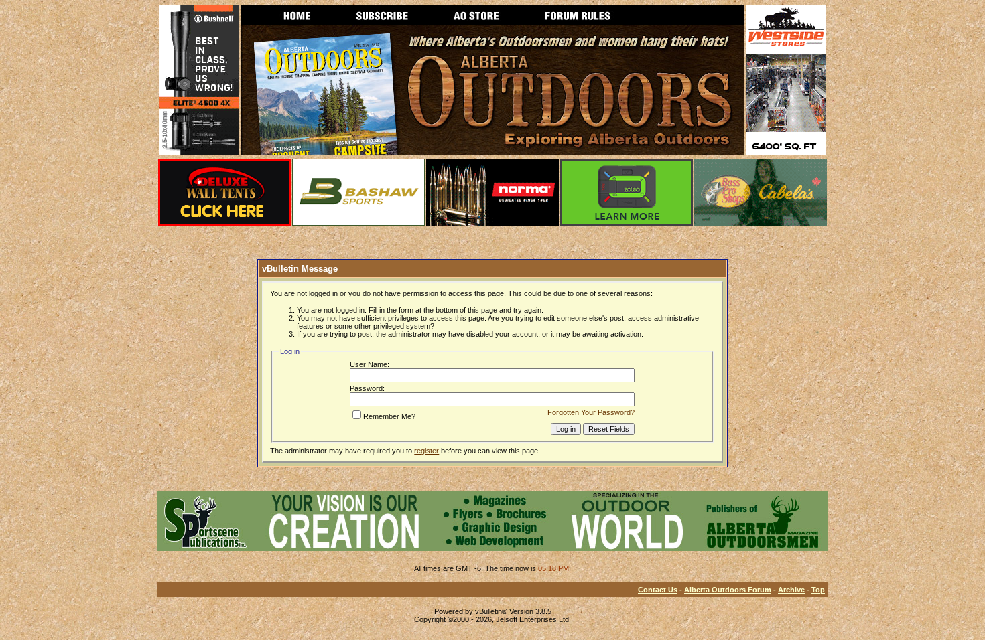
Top (818, 590)
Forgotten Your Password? (591, 412)
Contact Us (657, 590)
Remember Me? (389, 416)
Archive (791, 590)
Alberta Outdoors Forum (727, 590)
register (426, 451)
